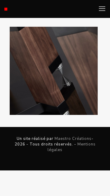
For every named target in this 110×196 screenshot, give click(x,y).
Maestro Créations (73, 138)
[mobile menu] (102, 9)
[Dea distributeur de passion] (5, 8)
